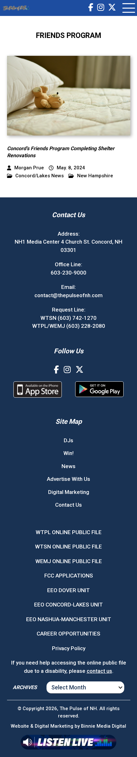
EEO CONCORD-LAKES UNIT (68, 604)
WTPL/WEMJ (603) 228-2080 (68, 326)
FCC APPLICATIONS (68, 575)
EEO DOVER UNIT (68, 590)
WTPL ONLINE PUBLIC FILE (69, 532)
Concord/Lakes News (39, 175)
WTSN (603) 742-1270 (68, 318)
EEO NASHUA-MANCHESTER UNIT (68, 619)
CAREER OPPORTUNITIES (68, 633)
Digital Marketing (68, 492)
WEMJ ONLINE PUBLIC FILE (68, 561)
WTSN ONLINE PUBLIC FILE (68, 546)
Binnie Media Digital (103, 726)
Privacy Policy (68, 648)
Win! (68, 453)
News (68, 466)
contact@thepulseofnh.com (68, 295)
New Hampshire (95, 175)
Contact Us (68, 505)
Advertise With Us (68, 479)
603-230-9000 (68, 272)
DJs (68, 440)
